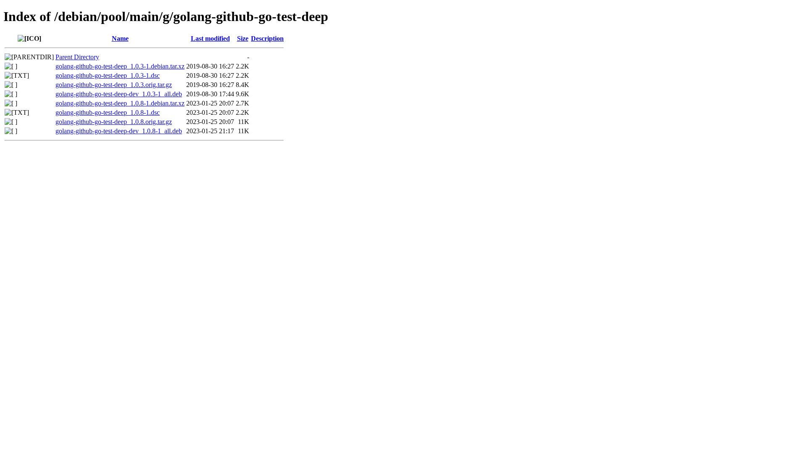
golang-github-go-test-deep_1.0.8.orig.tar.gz (113, 121)
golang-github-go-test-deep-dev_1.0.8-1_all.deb (118, 131)
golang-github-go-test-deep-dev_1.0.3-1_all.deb (118, 94)
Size (242, 38)
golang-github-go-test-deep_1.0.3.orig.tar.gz (113, 84)
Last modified (210, 38)
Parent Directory (77, 57)
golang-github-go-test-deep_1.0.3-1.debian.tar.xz (120, 66)
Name (120, 38)
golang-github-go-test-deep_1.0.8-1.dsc (107, 112)
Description (267, 38)
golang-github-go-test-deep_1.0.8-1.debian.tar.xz (120, 103)
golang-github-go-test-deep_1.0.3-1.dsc (107, 75)
